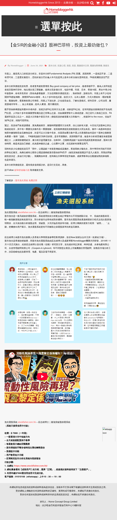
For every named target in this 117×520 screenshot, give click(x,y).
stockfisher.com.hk (27, 212)
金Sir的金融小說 (22, 169)
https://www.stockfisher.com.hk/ (31, 465)
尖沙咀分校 (75, 2)
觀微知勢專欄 (96, 65)
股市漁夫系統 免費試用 (26, 180)
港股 (69, 65)
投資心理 (62, 65)
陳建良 (106, 65)
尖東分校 (61, 2)
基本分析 (52, 65)
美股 (74, 65)
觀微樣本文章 (83, 65)
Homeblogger (17, 65)
